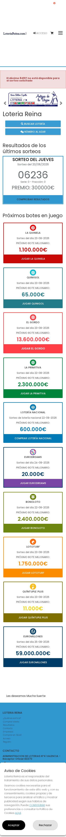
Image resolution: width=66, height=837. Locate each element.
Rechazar (45, 825)
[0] (54, 33)
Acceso (41, 33)
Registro (7, 741)
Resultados (8, 724)
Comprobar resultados (33, 199)
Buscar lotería (34, 123)
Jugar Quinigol (33, 303)
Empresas (8, 731)
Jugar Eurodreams (33, 483)
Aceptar (14, 825)
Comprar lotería (11, 721)
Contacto (7, 728)
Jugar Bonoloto (33, 528)
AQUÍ (18, 813)
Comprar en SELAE (12, 734)
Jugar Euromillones (33, 662)
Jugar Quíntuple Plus (33, 617)
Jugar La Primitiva (33, 393)
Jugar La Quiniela (33, 258)
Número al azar (35, 131)
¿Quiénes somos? (12, 718)
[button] (5, 103)
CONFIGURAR (37, 805)
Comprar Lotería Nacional (33, 438)
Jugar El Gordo (33, 348)
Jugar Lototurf (33, 573)
